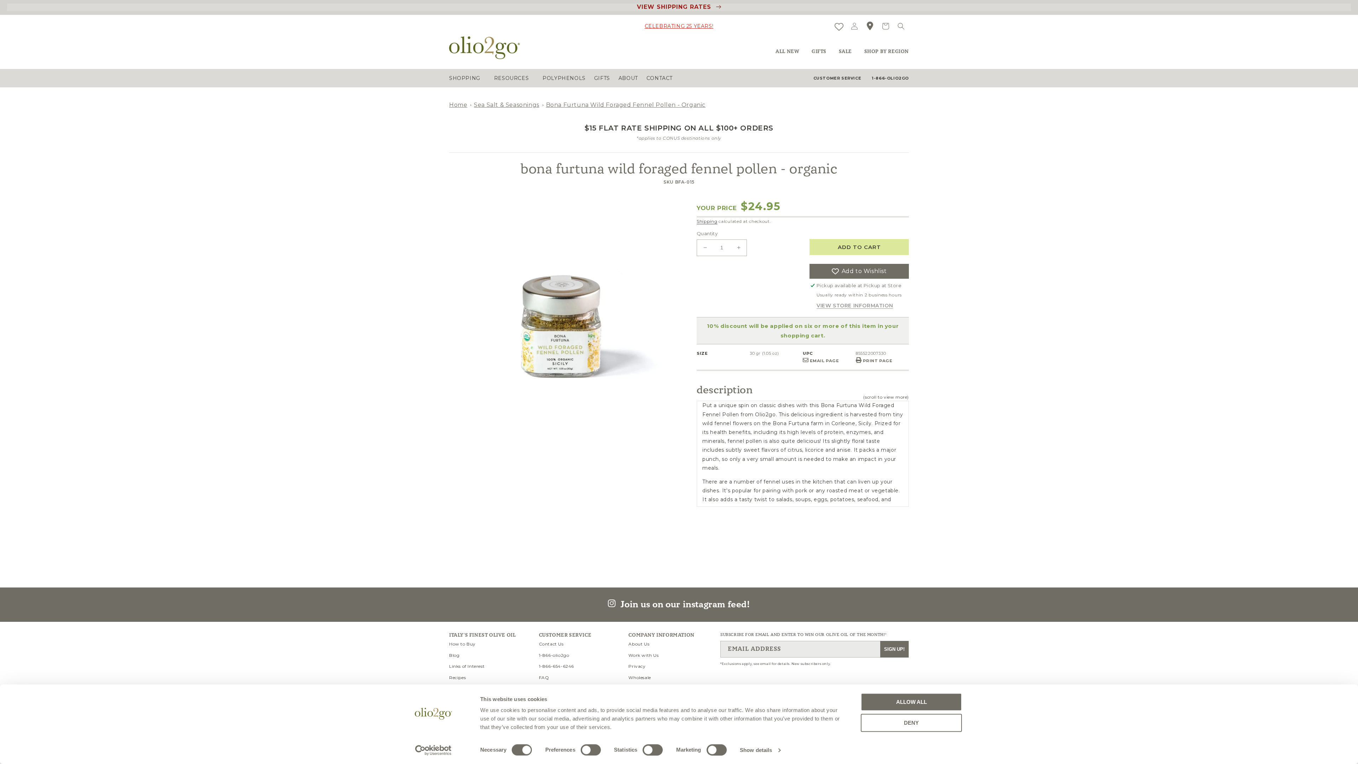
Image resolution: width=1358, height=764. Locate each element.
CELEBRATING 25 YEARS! (679, 26)
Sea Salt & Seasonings (506, 105)
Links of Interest (466, 666)
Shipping (707, 221)
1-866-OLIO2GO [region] (890, 78)
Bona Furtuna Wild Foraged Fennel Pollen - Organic (626, 105)
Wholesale (639, 677)
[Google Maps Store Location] (870, 26)
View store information (855, 305)
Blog (454, 655)
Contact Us (551, 644)
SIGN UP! (894, 649)
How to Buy (462, 644)
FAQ (544, 677)
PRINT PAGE (877, 360)
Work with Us (643, 655)
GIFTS (819, 51)
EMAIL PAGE (823, 360)
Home (458, 105)
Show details (756, 750)
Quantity (707, 233)
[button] (901, 26)
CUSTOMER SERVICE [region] (837, 78)
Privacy (636, 666)
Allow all (911, 702)
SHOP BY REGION (886, 51)
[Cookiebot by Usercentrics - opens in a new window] (433, 750)
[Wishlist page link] (839, 26)
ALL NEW (787, 51)
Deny (911, 723)
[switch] (591, 750)
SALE (845, 51)
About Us (638, 644)
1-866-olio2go (554, 655)
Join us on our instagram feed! (683, 604)
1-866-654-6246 (556, 666)
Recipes (457, 677)
